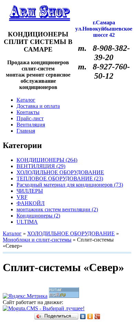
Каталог (12, 233)
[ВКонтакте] (83, 316)
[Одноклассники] (90, 316)
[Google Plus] (97, 316)
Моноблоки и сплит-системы (37, 240)
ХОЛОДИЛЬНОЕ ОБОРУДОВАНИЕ (71, 233)
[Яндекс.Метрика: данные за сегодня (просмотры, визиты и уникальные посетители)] (25, 296)
